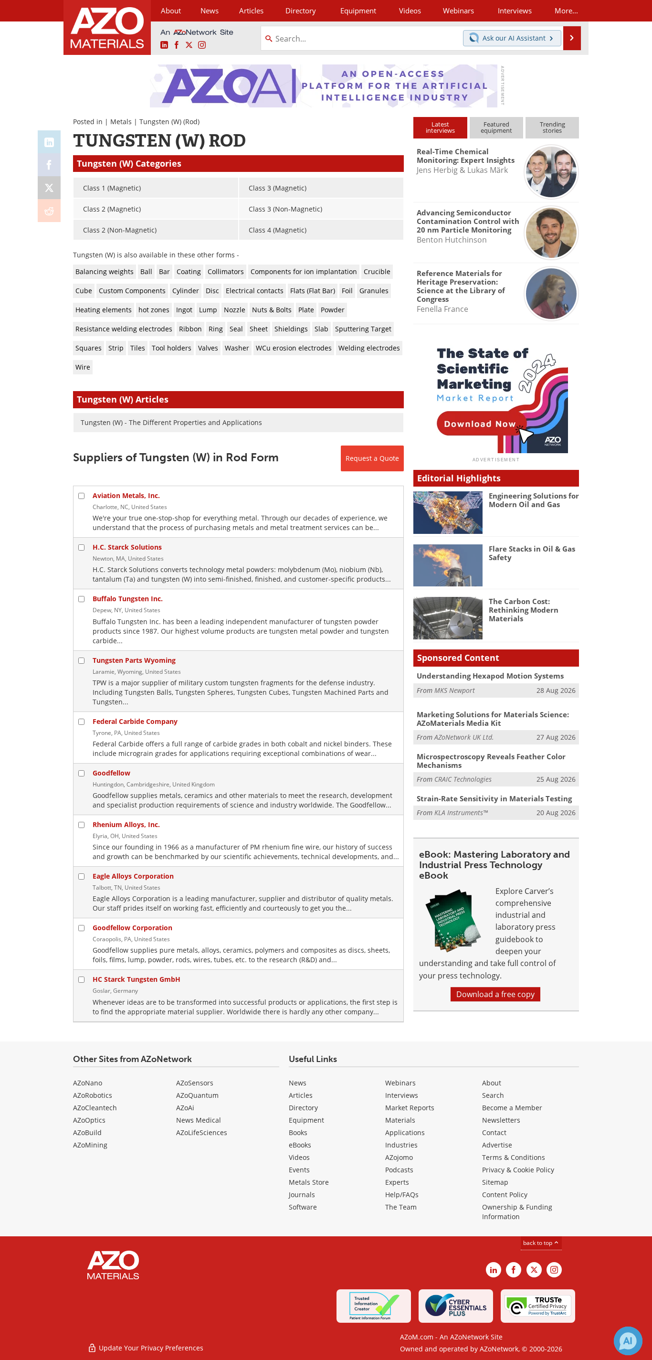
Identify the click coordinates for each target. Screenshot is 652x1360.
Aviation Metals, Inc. (126, 495)
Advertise (497, 1144)
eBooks (300, 1144)
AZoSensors (194, 1082)
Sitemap (495, 1182)
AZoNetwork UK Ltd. (464, 737)
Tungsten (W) (160, 121)
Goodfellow (111, 772)
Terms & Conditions (513, 1157)
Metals (121, 121)
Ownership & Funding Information (517, 1211)
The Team (401, 1206)
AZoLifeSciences (201, 1132)
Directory (300, 10)
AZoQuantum (197, 1095)
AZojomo (399, 1157)
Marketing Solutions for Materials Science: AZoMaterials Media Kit (493, 719)
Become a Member (512, 1107)
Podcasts (399, 1169)
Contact (494, 1132)
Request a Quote (372, 458)
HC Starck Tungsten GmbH (136, 979)
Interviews (401, 1095)
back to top (538, 1243)
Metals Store (309, 1182)
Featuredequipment (496, 127)
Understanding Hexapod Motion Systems (490, 675)
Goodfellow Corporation (132, 927)
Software (303, 1206)
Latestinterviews (440, 127)
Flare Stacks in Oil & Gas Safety (532, 553)
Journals (302, 1194)
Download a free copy (495, 994)
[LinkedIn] (49, 141)
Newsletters (501, 1120)
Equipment (306, 1120)
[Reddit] (49, 210)
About (491, 1082)
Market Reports (409, 1107)
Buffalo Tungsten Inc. (128, 598)
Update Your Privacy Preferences (150, 1347)
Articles (301, 1095)
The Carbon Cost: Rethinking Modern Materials (523, 609)
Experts (397, 1182)
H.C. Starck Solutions (127, 547)
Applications (405, 1132)
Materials (400, 1120)
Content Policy (504, 1194)
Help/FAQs (402, 1194)
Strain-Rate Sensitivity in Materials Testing (494, 798)
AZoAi (185, 1107)
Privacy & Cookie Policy (518, 1169)
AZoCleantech (95, 1107)
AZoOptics (89, 1120)
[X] (49, 187)
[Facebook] (49, 164)
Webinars (400, 1082)
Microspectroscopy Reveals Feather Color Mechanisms (491, 761)
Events (299, 1169)
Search (493, 1095)
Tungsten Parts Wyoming (134, 660)
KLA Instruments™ (461, 812)
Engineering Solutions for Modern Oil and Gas (534, 500)
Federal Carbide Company (135, 721)
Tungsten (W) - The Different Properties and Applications (171, 422)
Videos (299, 1157)
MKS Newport (454, 690)
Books (298, 1132)
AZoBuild (87, 1132)
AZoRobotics (92, 1095)
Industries (401, 1144)
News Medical (198, 1120)
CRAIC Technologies (463, 779)
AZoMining (90, 1144)
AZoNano (87, 1082)
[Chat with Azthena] (628, 1341)
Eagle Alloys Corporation (133, 876)
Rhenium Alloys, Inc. (126, 824)
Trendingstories (552, 127)
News (297, 1082)
